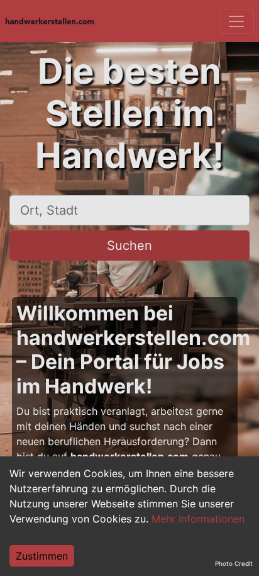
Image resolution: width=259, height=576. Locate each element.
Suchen (129, 245)
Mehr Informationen (198, 518)
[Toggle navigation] (236, 21)
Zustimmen (42, 556)
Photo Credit (234, 563)
